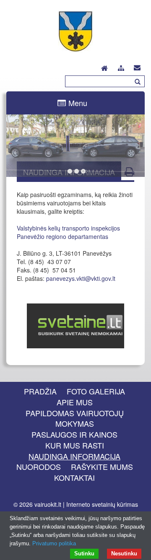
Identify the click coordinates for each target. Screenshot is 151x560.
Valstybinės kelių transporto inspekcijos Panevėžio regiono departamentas (69, 232)
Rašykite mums (102, 466)
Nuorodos (38, 466)
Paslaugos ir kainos (74, 434)
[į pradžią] (104, 66)
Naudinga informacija (74, 456)
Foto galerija (96, 391)
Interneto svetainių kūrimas (102, 504)
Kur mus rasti (74, 445)
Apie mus (75, 402)
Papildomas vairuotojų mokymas (75, 418)
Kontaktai (74, 477)
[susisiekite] (137, 66)
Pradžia (40, 391)
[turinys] (121, 66)
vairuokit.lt (47, 504)
